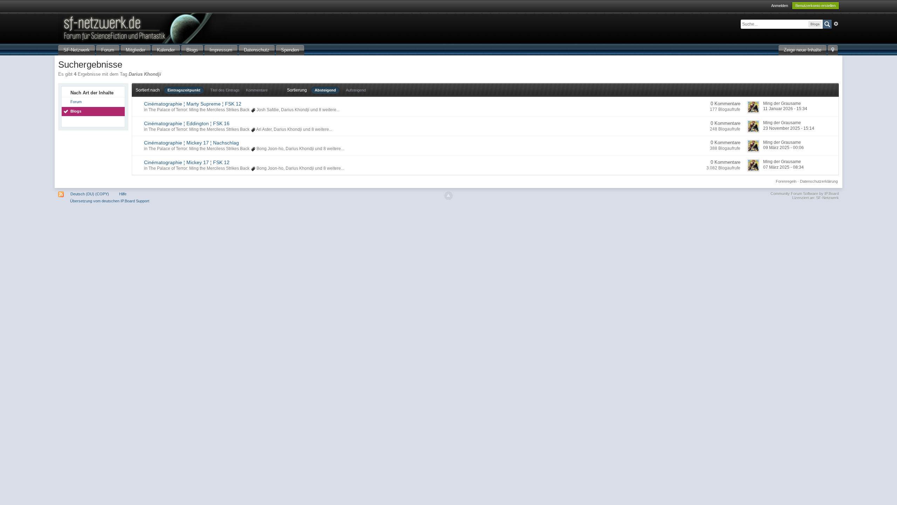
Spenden (290, 50)
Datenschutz (256, 50)
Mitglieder (135, 50)
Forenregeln (786, 181)
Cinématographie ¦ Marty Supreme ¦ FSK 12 (192, 104)
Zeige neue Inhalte (802, 50)
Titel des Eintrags (225, 90)
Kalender (166, 50)
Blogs (192, 50)
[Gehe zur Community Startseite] (177, 27)
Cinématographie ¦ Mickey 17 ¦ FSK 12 (187, 162)
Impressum (221, 50)
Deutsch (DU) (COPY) (89, 194)
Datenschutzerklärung (819, 181)
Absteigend (325, 90)
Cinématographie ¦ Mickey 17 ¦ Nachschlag (191, 143)
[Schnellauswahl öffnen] (833, 50)
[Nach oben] (448, 195)
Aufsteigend (356, 90)
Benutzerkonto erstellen (815, 6)
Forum (107, 50)
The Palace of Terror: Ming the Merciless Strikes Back (199, 109)
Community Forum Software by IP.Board (805, 193)
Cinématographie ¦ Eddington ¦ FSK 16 (187, 123)
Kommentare (257, 90)
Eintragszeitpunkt (183, 90)
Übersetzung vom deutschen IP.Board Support (109, 201)
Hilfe (122, 194)
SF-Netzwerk (76, 50)
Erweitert (836, 24)
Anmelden (779, 6)
